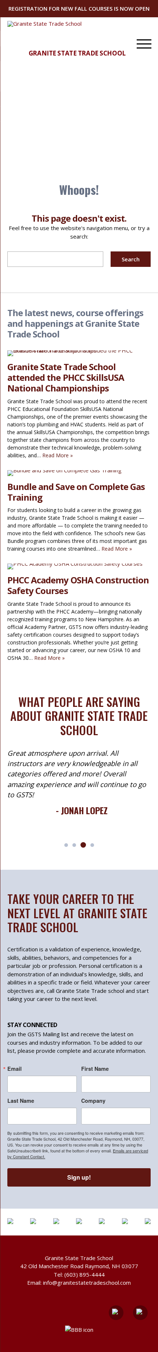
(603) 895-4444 (84, 1274)
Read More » (57, 455)
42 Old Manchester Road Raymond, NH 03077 (79, 1266)
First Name (95, 1068)
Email (14, 1068)
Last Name (20, 1100)
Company (93, 1100)
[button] (66, 845)
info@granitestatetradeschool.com (87, 1282)
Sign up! (79, 1177)
